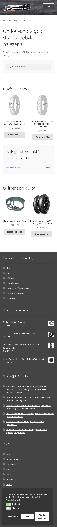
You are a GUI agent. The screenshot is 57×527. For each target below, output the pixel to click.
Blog (8, 268)
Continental (12, 464)
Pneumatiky (15, 167)
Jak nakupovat (13, 283)
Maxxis (9, 484)
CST (8, 469)
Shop (8, 273)
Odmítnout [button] (13, 516)
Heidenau (10, 479)
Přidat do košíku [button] (14, 134)
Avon (8, 454)
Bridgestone (12, 459)
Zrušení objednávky (15, 293)
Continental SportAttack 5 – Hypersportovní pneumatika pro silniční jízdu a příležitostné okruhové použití (26, 389)
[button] (8, 504)
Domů (8, 20)
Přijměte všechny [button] (42, 516)
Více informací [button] (13, 500)
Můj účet (10, 278)
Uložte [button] (27, 516)
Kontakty (10, 298)
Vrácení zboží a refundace (17, 288)
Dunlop (9, 474)
